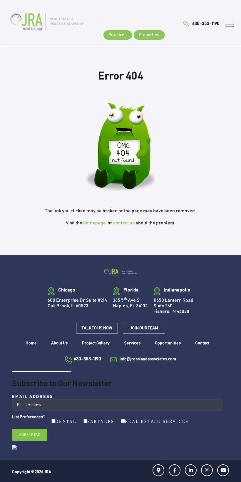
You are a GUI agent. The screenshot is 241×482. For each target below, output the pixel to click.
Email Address (34, 397)
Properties (149, 35)
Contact (202, 343)
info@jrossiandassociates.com (148, 359)
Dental (66, 421)
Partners (100, 421)
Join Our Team (144, 328)
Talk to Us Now (97, 328)
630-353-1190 (206, 23)
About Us (59, 343)
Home (31, 343)
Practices (117, 35)
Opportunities (168, 343)
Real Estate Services (157, 421)
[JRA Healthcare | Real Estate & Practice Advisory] (47, 21)
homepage (95, 223)
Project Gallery (96, 343)
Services (132, 343)
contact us (124, 223)
